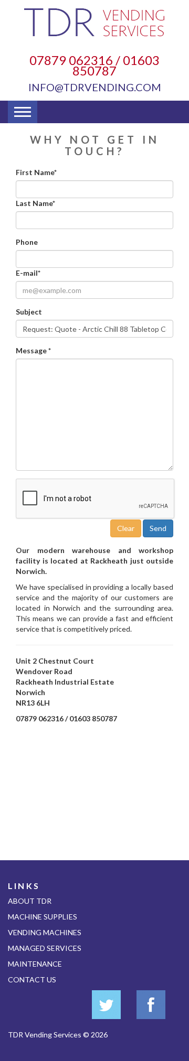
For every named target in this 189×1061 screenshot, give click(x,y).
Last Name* (35, 203)
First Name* (36, 172)
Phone (27, 241)
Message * (33, 350)
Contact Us (32, 979)
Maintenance (35, 963)
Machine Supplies (42, 916)
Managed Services (44, 948)
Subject (29, 311)
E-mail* (28, 272)
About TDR (29, 900)
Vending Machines (44, 932)
